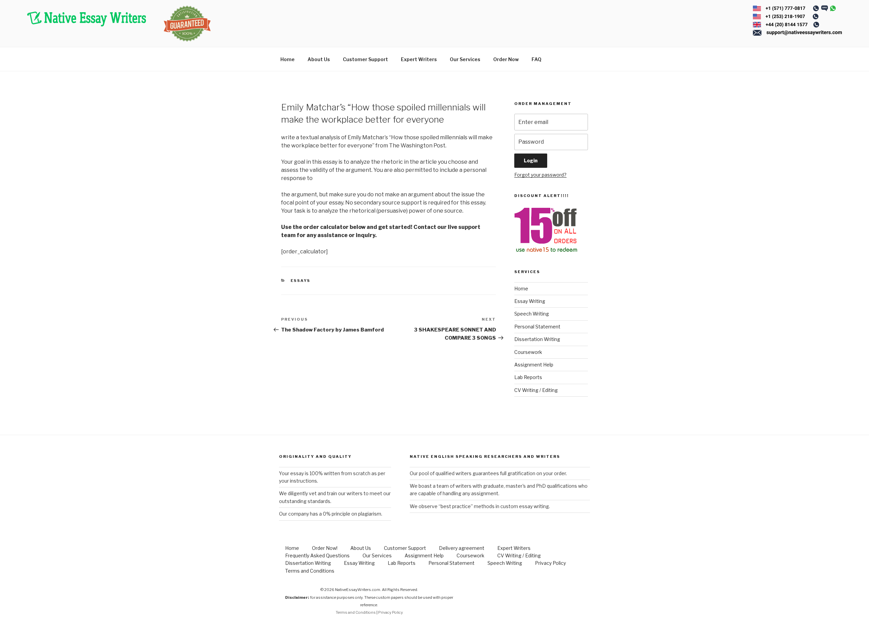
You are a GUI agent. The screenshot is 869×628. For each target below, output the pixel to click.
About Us (319, 59)
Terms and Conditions (309, 571)
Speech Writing (531, 314)
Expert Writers (419, 59)
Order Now (506, 59)
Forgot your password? (540, 175)
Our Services (465, 59)
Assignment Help (533, 364)
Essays (301, 280)
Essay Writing (529, 301)
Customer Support (365, 59)
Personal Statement (537, 326)
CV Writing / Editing (536, 390)
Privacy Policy (550, 563)
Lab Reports (528, 377)
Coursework (528, 352)
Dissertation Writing (537, 339)
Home (287, 59)
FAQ (536, 59)
